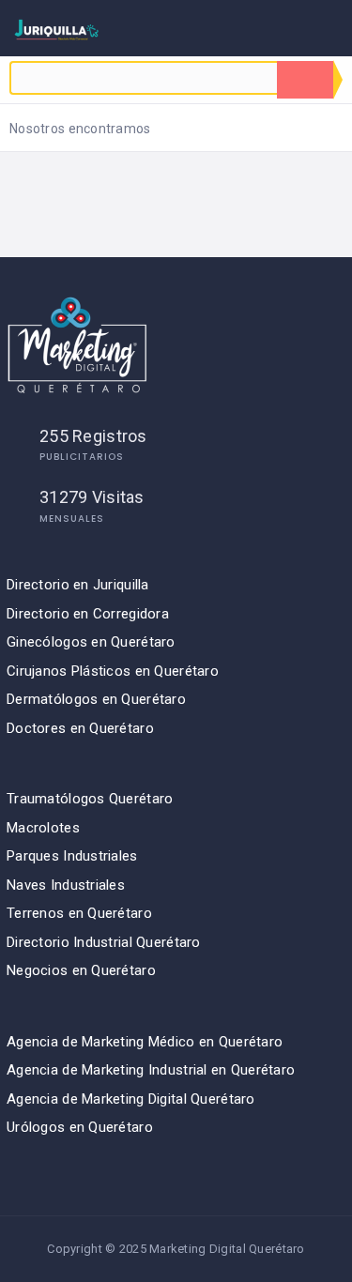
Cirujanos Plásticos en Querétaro (113, 671)
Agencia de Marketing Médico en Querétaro (145, 1041)
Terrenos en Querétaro (79, 913)
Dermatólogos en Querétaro (96, 699)
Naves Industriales (66, 885)
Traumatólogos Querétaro (90, 798)
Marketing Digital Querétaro (227, 1249)
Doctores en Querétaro (80, 728)
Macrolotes (43, 827)
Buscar (305, 80)
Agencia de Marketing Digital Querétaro (131, 1099)
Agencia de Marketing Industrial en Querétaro (151, 1069)
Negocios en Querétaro (81, 970)
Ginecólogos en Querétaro (91, 641)
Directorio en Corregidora (88, 613)
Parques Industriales (72, 855)
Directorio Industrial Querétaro (104, 942)
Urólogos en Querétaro (80, 1127)
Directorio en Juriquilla (78, 584)
